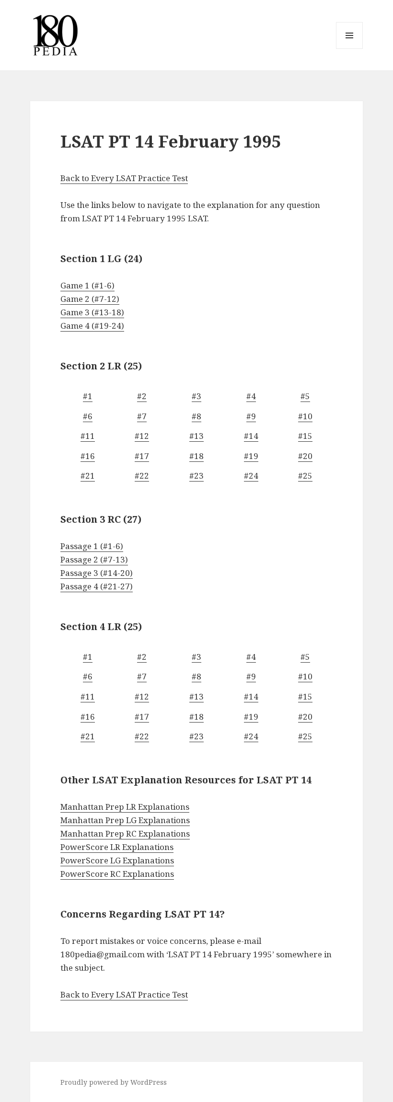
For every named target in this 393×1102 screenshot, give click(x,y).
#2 (142, 396)
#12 (142, 435)
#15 (305, 435)
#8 (196, 416)
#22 (142, 475)
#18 (196, 455)
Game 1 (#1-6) (87, 285)
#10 (305, 416)
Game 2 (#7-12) (89, 298)
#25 (305, 475)
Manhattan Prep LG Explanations (125, 820)
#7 (142, 416)
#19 (251, 455)
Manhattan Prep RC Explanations (125, 833)
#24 (251, 475)
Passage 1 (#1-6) (91, 545)
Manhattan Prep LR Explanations (124, 806)
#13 (196, 435)
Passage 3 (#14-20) (96, 572)
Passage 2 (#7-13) (94, 559)
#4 (251, 396)
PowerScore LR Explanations (116, 846)
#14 (251, 435)
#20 (305, 455)
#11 (88, 435)
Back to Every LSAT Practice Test (124, 178)
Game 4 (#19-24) (92, 325)
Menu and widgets (349, 48)
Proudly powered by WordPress (113, 1082)
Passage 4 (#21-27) (96, 586)
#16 (88, 455)
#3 (196, 396)
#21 (88, 475)
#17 (142, 455)
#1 (87, 396)
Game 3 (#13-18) (92, 312)
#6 (87, 416)
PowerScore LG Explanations (117, 860)
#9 (251, 416)
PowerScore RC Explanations (117, 873)
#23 (196, 475)
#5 (305, 396)
